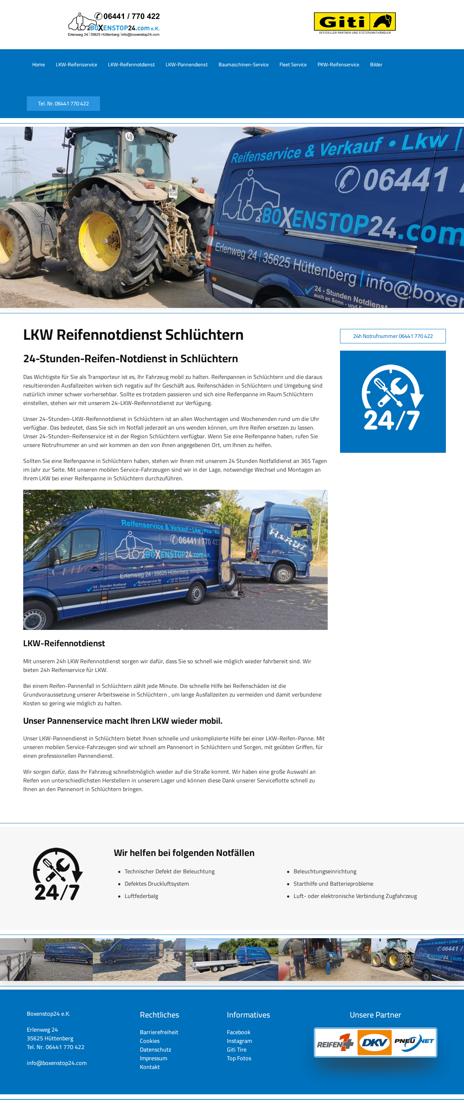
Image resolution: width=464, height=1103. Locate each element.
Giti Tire (236, 1049)
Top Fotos (239, 1058)
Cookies (150, 1040)
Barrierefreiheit (159, 1032)
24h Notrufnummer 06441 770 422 (393, 336)
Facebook (238, 1032)
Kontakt (150, 1066)
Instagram (239, 1040)
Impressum (153, 1058)
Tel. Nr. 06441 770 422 (63, 103)
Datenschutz (155, 1049)
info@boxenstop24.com (57, 1062)
